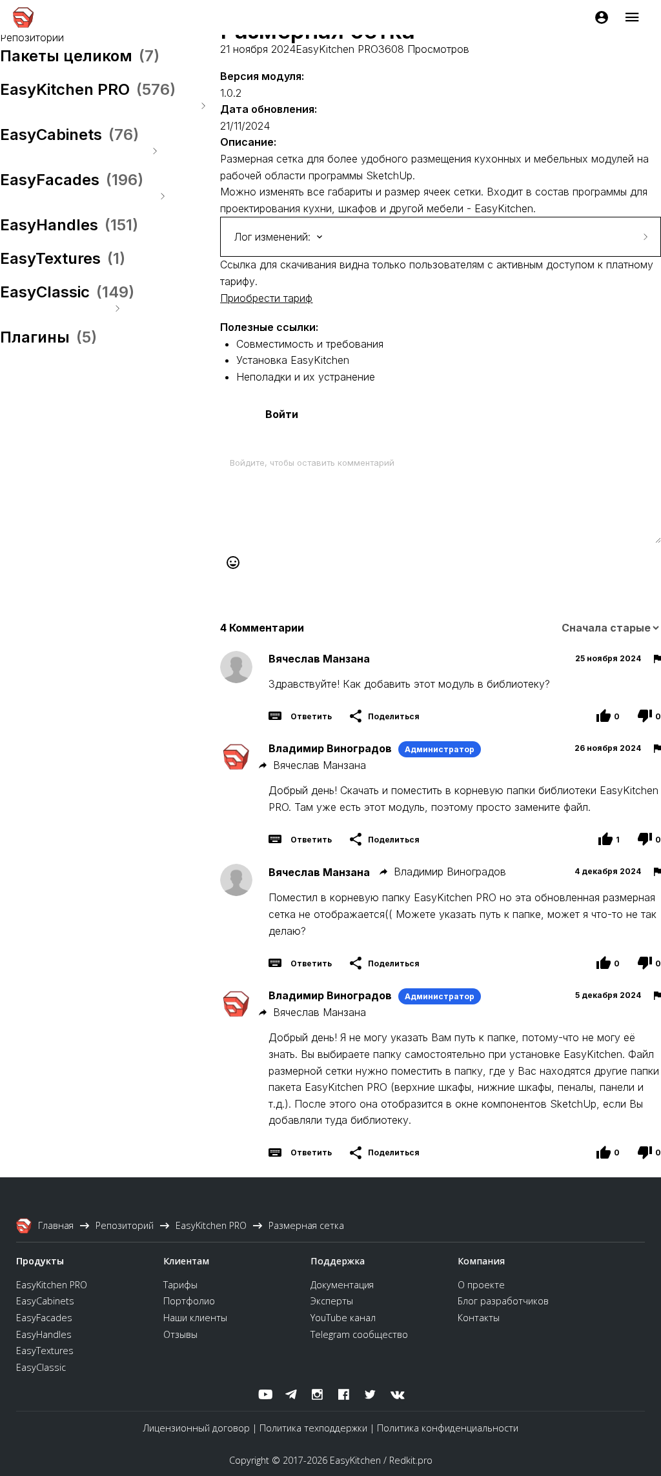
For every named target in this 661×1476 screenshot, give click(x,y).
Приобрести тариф (266, 298)
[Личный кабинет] (601, 17)
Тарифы (180, 1285)
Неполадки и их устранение (305, 376)
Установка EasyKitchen (292, 360)
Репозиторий (32, 37)
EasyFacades (44, 1317)
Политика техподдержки (313, 1428)
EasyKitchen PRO (337, 49)
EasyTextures (45, 1350)
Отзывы (180, 1334)
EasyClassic (41, 1367)
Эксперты (331, 1301)
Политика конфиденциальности (447, 1428)
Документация (342, 1285)
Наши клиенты (195, 1317)
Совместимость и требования (309, 343)
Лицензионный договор (196, 1428)
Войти (281, 414)
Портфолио (189, 1301)
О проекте (481, 1285)
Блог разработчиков (503, 1301)
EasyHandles (44, 1334)
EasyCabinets (45, 1301)
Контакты (479, 1317)
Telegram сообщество (359, 1334)
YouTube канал (343, 1317)
